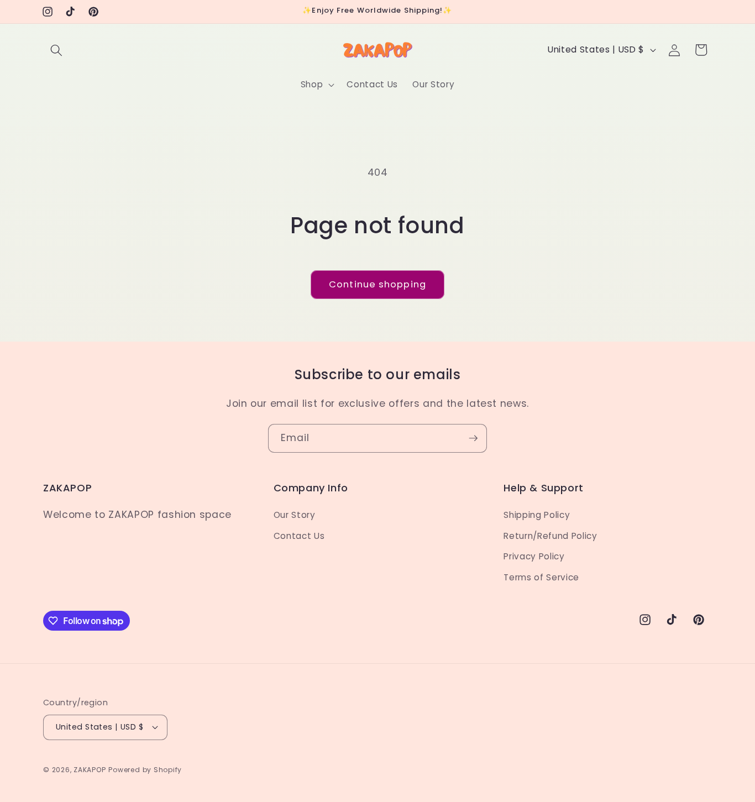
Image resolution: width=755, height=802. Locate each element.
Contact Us (299, 536)
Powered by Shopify (145, 769)
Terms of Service (541, 577)
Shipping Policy (537, 515)
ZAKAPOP (90, 769)
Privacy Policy (534, 556)
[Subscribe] (473, 438)
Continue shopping (377, 284)
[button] (56, 49)
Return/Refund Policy (550, 536)
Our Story (295, 515)
